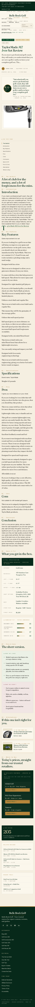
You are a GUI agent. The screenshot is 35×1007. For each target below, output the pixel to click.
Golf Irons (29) (6, 937)
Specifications (7, 151)
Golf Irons (13, 30)
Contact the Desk (6, 971)
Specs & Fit (6, 162)
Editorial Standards (7, 980)
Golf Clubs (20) (6, 942)
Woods (4, 22)
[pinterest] (14, 925)
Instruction (6, 29)
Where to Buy (6, 169)
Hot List (4, 18)
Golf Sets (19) (5, 945)
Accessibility (5, 991)
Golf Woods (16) (6, 948)
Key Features (6, 148)
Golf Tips (4, 962)
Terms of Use (5, 988)
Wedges (11, 22)
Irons (11, 18)
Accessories (6, 25)
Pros (4, 154)
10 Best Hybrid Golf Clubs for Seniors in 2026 (17, 850)
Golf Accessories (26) (8, 939)
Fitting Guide (19, 6)
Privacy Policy (6, 985)
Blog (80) (4, 934)
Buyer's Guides (7, 32)
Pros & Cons (6, 164)
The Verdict (6, 143)
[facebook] (3, 925)
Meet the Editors (6, 968)
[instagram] (7, 925)
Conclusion (6, 159)
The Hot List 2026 (8, 6)
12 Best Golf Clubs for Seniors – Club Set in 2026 (16, 860)
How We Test (5, 960)
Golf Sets (22, 30)
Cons (4, 156)
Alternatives (6, 167)
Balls (17, 22)
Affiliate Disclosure (7, 982)
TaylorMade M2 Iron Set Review (18, 226)
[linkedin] (18, 925)
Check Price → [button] (11, 790)
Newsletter (6, 9)
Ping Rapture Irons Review (11, 866)
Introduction (6, 146)
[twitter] (11, 925)
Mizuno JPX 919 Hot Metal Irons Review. (15, 854)
